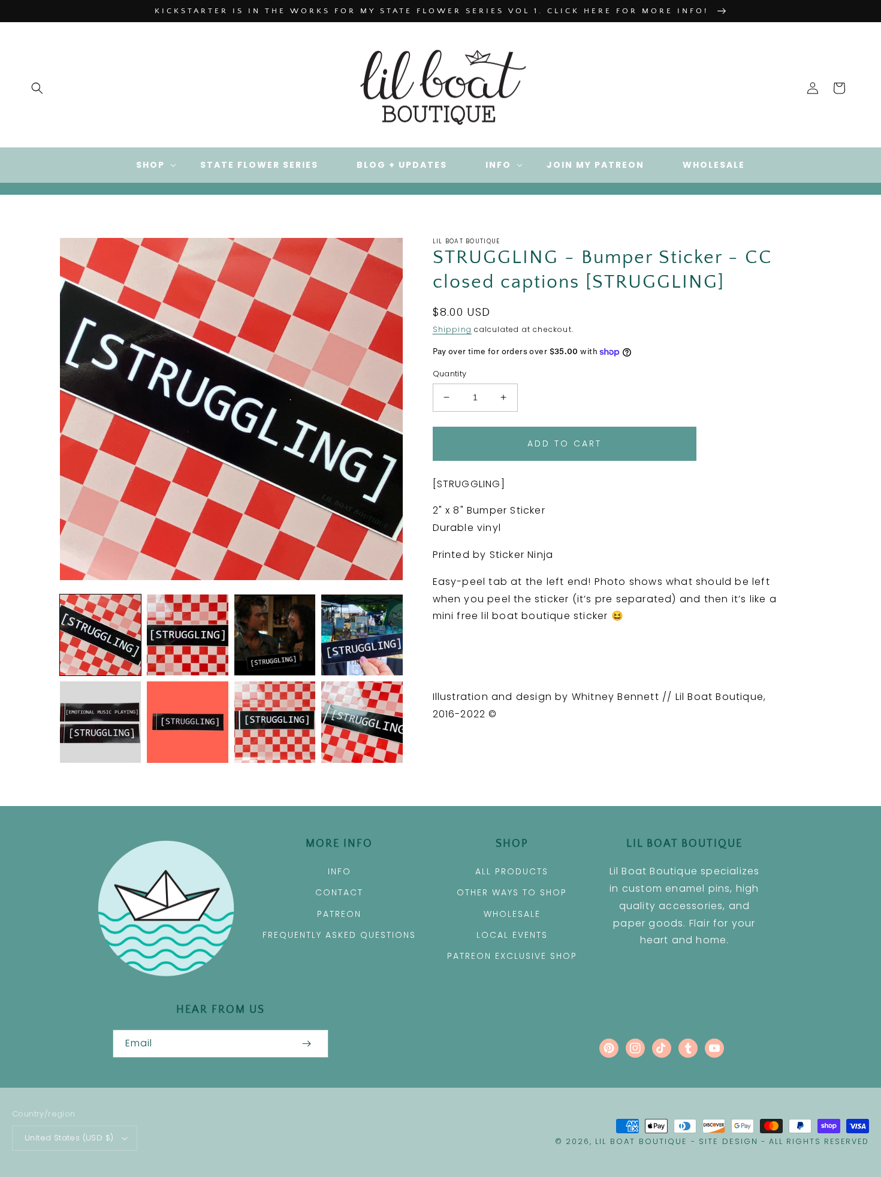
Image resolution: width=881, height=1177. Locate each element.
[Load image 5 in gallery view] (100, 721)
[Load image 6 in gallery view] (187, 721)
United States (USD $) (69, 1137)
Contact (339, 892)
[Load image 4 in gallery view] (361, 634)
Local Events (512, 935)
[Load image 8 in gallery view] (361, 721)
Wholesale (512, 914)
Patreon (339, 914)
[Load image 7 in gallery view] (274, 721)
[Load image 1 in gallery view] (100, 634)
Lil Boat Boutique (641, 1141)
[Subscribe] (307, 1044)
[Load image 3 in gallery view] (274, 634)
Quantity (450, 373)
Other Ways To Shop (512, 892)
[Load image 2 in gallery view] (187, 634)
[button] (37, 88)
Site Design (728, 1141)
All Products (511, 871)
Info (339, 871)
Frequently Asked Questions (339, 935)
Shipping (452, 329)
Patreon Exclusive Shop (512, 956)
